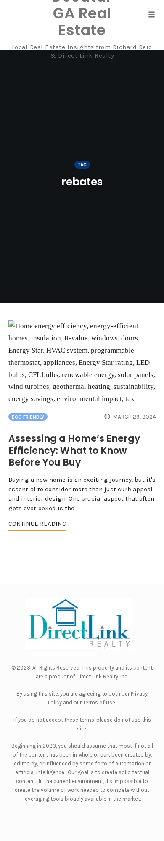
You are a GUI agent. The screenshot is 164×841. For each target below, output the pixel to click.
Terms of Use (99, 702)
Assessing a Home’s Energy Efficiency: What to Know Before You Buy (74, 450)
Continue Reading (37, 523)
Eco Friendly (28, 417)
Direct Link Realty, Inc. (102, 676)
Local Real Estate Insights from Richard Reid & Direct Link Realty (82, 51)
